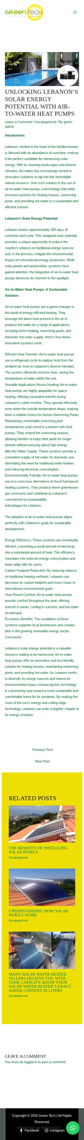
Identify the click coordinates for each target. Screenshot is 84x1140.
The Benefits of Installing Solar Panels (38, 850)
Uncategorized (45, 122)
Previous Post (42, 750)
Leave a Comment (18, 122)
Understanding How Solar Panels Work (38, 913)
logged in (30, 1062)
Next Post (42, 761)
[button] (73, 1128)
